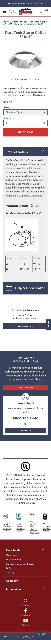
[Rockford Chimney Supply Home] (25, 11)
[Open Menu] (4, 11)
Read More (39, 95)
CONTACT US (25, 430)
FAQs (8, 568)
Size (6, 107)
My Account (11, 555)
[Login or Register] (41, 11)
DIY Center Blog (13, 559)
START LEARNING (25, 387)
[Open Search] (10, 11)
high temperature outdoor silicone (25, 195)
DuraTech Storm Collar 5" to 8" (28, 23)
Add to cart (25, 132)
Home (6, 21)
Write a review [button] (25, 326)
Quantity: (7, 118)
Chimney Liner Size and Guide (20, 563)
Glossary (10, 572)
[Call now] (14, 11)
